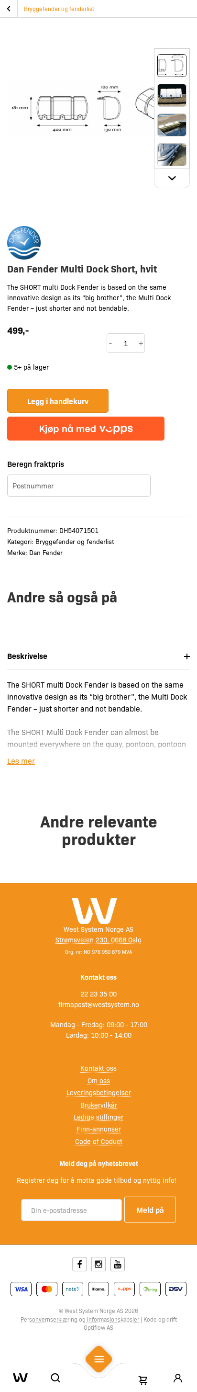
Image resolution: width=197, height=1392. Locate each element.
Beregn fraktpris (35, 463)
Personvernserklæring (49, 1319)
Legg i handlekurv (57, 401)
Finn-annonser (99, 1128)
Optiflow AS (98, 1327)
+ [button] (141, 343)
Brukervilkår (98, 1104)
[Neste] (172, 178)
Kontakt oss (98, 1068)
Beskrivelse (27, 655)
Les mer (21, 761)
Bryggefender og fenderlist (59, 8)
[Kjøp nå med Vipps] (85, 429)
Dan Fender (46, 552)
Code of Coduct (98, 1141)
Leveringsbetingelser (98, 1092)
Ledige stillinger (98, 1116)
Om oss (99, 1080)
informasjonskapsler (113, 1319)
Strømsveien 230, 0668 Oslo (98, 939)
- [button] (110, 343)
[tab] (98, 656)
